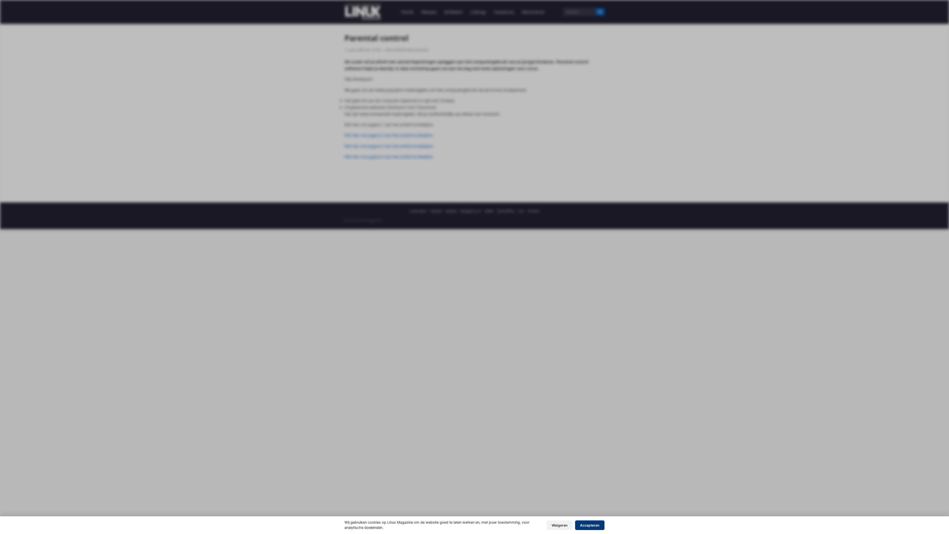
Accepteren (590, 525)
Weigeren (560, 525)
